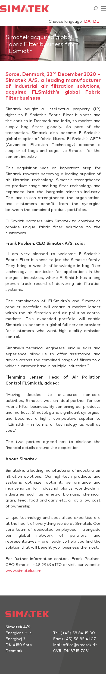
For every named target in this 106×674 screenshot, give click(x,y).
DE (96, 21)
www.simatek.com (23, 571)
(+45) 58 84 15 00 (78, 633)
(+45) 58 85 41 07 (79, 639)
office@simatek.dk (80, 645)
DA (87, 21)
